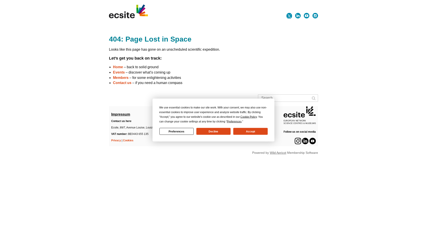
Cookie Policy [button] (248, 116)
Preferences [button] (234, 121)
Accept (250, 131)
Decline (213, 131)
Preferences (176, 131)
